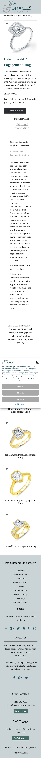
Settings (20, 399)
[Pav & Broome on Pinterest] (29, 628)
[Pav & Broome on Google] (11, 628)
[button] (37, 362)
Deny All (20, 393)
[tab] (21, 119)
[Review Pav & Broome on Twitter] (26, 677)
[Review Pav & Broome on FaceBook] (14, 677)
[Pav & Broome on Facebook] (6, 628)
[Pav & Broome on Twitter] (18, 628)
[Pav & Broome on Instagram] (34, 628)
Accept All (21, 386)
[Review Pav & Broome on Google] (20, 677)
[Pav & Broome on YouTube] (24, 628)
